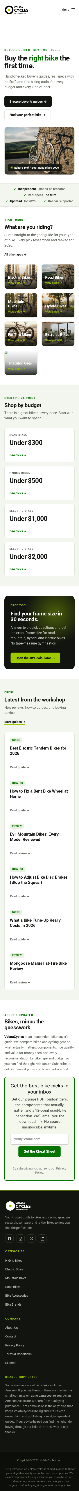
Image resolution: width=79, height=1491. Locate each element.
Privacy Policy (14, 1345)
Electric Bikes (14, 1269)
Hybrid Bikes (13, 1260)
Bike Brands (13, 1304)
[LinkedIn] (42, 1238)
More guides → (14, 722)
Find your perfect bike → (27, 115)
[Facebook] (9, 1238)
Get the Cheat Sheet (39, 1151)
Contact (10, 1336)
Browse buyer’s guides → (28, 102)
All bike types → (15, 254)
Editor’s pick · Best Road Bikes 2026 (36, 167)
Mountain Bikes (15, 1278)
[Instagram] (20, 1238)
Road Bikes (12, 1287)
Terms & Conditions (18, 1354)
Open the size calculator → (35, 658)
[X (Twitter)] (31, 1238)
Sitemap (10, 1363)
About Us (11, 1327)
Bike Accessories (16, 1295)
